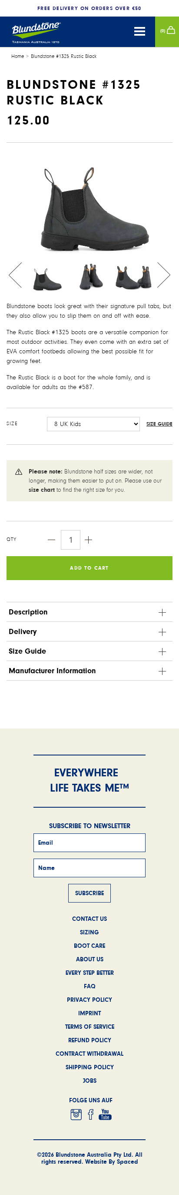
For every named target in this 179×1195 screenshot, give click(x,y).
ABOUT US (89, 959)
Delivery (22, 631)
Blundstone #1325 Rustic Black (63, 56)
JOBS (89, 1080)
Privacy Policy (89, 999)
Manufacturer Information (52, 670)
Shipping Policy (90, 1067)
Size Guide (159, 424)
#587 (86, 387)
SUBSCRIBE (89, 893)
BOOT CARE (89, 945)
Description (28, 612)
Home (17, 56)
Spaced (127, 1161)
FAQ (90, 986)
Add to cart (89, 568)
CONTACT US (89, 918)
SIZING (89, 932)
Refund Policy (89, 1040)
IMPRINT (89, 1013)
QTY (12, 539)
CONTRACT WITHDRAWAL (89, 1053)
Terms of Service (89, 1026)
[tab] (89, 612)
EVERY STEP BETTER (90, 972)
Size (12, 423)
